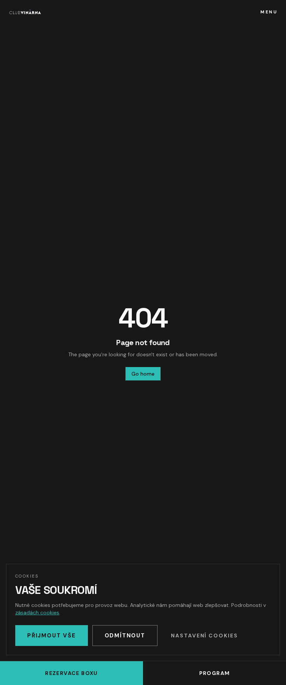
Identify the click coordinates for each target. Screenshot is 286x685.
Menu (268, 12)
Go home (143, 373)
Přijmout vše (51, 635)
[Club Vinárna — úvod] (25, 12)
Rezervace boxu (71, 673)
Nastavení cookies (204, 635)
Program (214, 673)
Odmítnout (125, 635)
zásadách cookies (37, 612)
